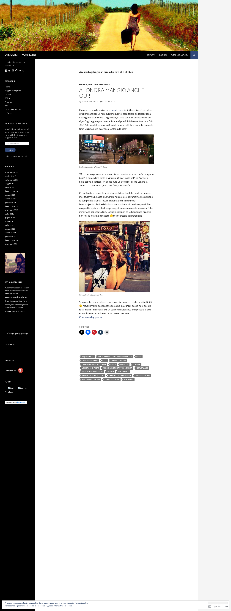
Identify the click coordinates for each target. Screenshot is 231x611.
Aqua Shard (88, 357)
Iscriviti (10, 150)
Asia (6, 105)
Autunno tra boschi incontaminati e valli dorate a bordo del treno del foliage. (17, 291)
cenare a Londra (90, 360)
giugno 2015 (10, 217)
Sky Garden (123, 372)
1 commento (108, 101)
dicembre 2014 (11, 240)
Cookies (163, 55)
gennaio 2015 (10, 236)
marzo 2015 (10, 229)
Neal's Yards (142, 368)
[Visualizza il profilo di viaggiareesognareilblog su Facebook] (6, 70)
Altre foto (9, 392)
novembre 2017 (11, 172)
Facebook (10, 345)
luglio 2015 (9, 214)
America (8, 102)
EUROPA (83, 84)
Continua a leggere (90, 316)
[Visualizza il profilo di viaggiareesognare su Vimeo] (23, 70)
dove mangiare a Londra (94, 364)
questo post (117, 109)
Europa (8, 94)
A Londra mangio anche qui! (112, 93)
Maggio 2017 (10, 183)
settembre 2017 (11, 180)
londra (136, 364)
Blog (138, 357)
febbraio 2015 (10, 233)
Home (7, 87)
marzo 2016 (10, 195)
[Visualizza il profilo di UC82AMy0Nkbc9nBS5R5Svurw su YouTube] (20, 70)
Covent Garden (118, 360)
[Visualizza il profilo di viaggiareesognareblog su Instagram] (13, 70)
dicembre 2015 (11, 206)
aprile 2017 (9, 187)
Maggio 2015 (10, 221)
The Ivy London (142, 375)
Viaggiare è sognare (13, 90)
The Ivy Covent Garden (120, 375)
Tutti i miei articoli (179, 55)
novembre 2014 (11, 244)
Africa (7, 98)
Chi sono (8, 113)
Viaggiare (128, 379)
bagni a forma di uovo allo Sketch (115, 357)
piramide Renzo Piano (92, 372)
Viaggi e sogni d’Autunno (15, 311)
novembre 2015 (11, 210)
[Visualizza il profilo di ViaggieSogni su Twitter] (9, 70)
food (113, 364)
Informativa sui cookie (63, 606)
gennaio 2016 (10, 202)
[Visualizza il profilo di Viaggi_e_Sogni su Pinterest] (16, 70)
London (124, 364)
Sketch (110, 372)
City (104, 360)
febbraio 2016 (10, 199)
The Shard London (91, 379)
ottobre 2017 (10, 176)
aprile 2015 (9, 225)
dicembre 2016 (11, 191)
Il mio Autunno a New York (16, 301)
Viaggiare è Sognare (99, 84)
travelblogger (111, 379)
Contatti (150, 55)
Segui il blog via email (16, 124)
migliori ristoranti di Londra (117, 368)
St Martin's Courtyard (93, 375)
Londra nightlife (90, 368)
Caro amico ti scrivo (13, 109)
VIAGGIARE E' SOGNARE (21, 55)
